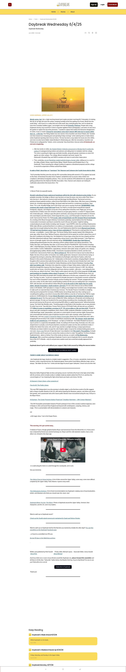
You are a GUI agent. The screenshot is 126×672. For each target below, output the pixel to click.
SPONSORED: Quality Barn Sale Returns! (76, 240)
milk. (42, 265)
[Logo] (63, 4)
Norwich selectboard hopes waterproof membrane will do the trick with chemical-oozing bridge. (61, 195)
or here (66, 215)
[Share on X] (89, 33)
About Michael (58, 554)
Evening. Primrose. (74, 125)
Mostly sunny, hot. (36, 119)
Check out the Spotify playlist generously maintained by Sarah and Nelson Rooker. (55, 518)
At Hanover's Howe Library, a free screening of (44, 381)
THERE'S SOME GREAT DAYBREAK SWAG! (44, 355)
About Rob (33, 554)
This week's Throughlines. (81, 331)
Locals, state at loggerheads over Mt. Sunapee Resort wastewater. (74, 218)
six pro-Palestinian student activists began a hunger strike (61, 160)
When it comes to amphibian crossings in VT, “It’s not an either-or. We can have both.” (61, 308)
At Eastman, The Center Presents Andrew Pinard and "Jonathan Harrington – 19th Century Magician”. (61, 399)
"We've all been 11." (60, 253)
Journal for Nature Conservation (59, 316)
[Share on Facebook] (85, 33)
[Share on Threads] (92, 33)
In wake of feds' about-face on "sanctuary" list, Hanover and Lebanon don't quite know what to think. (62, 170)
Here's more (40, 331)
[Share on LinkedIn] (96, 33)
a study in (47, 316)
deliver (39, 265)
